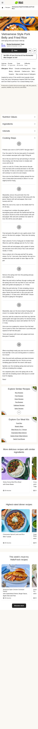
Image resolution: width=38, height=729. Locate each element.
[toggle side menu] (2, 2)
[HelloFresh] (19, 2)
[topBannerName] (19, 13)
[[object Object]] (30, 50)
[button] (19, 124)
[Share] (35, 50)
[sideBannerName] (19, 101)
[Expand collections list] (19, 412)
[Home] (2, 8)
